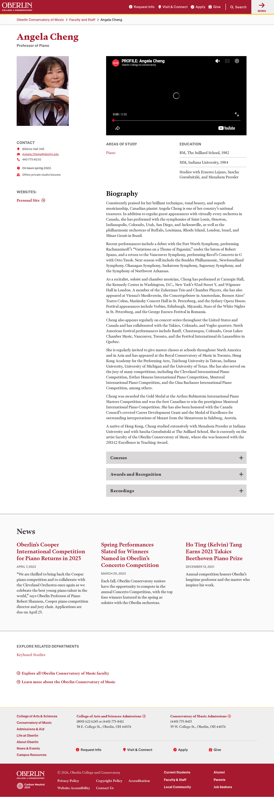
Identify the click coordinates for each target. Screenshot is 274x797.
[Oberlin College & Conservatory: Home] (17, 6)
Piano (110, 152)
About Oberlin (28, 742)
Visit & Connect (175, 7)
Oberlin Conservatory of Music (40, 20)
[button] (236, 6)
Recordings (122, 490)
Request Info (144, 7)
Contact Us (105, 788)
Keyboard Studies (31, 654)
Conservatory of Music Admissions (198, 716)
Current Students (177, 772)
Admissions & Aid (30, 729)
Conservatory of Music (34, 722)
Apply (200, 7)
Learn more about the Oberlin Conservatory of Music (68, 682)
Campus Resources (32, 755)
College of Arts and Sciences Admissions (109, 716)
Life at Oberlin (27, 735)
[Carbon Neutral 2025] (31, 786)
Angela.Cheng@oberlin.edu (40, 154)
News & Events (28, 748)
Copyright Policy (109, 781)
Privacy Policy (68, 781)
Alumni (219, 772)
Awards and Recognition (135, 474)
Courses (118, 457)
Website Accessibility (73, 788)
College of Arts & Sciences (37, 716)
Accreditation (139, 781)
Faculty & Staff (175, 780)
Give (217, 7)
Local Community (177, 787)
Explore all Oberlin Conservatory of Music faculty (65, 673)
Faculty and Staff (82, 20)
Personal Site (29, 200)
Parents (219, 780)
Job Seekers (223, 787)
